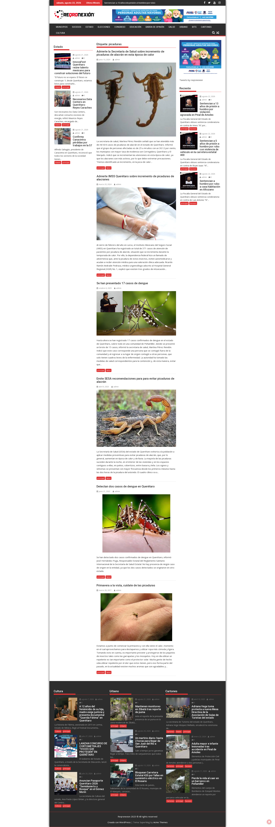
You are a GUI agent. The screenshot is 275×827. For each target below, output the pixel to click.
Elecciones (104, 27)
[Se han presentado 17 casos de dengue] (136, 313)
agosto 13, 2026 (144, 765)
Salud (172, 27)
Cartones (206, 27)
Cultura (60, 33)
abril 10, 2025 (199, 699)
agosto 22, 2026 (208, 96)
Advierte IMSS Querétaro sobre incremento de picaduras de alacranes (135, 178)
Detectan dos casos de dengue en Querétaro (126, 486)
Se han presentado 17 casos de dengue (122, 283)
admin (117, 59)
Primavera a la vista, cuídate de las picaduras (126, 585)
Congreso (119, 27)
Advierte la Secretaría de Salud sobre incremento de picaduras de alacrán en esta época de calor (130, 53)
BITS (194, 27)
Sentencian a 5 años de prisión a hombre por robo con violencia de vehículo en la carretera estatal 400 (155, 2)
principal (100, 168)
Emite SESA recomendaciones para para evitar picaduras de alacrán (135, 380)
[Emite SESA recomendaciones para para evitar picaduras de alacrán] (136, 418)
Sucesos (76, 27)
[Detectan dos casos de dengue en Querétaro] (136, 523)
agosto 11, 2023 (200, 771)
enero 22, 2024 (200, 736)
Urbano (183, 27)
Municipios (62, 27)
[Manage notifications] (269, 822)
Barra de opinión (155, 27)
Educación (135, 27)
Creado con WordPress (119, 822)
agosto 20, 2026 (144, 731)
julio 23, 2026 (86, 773)
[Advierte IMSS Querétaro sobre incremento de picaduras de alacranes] (136, 213)
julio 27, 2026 (86, 736)
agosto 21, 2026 (81, 55)
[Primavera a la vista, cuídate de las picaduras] (136, 617)
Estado (89, 27)
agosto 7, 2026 (87, 699)
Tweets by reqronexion (191, 80)
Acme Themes (160, 822)
